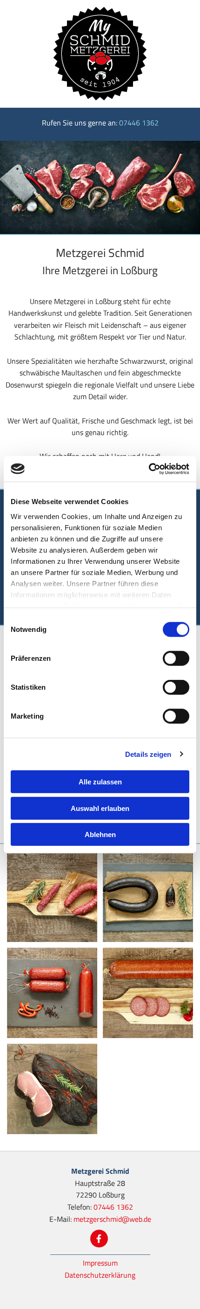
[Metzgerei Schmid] (100, 54)
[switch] (176, 658)
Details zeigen (148, 754)
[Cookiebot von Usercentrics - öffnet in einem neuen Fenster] (148, 469)
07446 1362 (139, 122)
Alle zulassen (100, 782)
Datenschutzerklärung (100, 1275)
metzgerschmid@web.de (112, 1219)
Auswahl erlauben (100, 808)
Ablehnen (100, 834)
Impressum (100, 1262)
